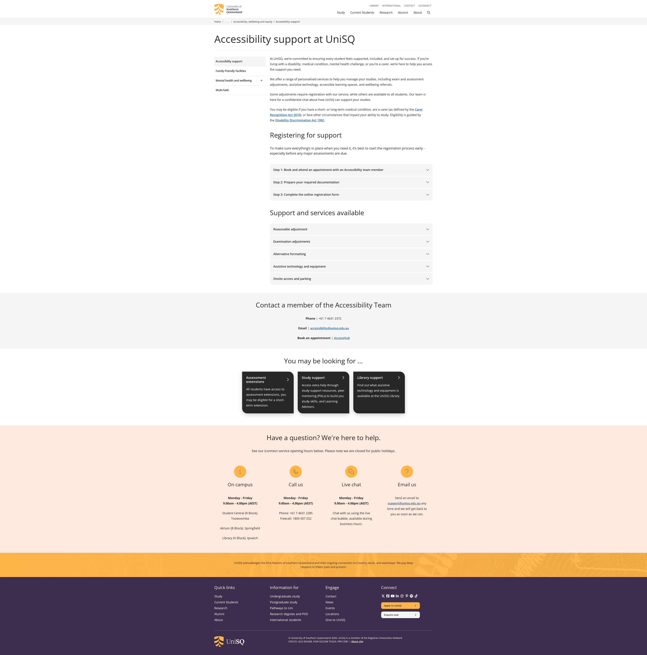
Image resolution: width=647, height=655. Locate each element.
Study (341, 12)
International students (285, 620)
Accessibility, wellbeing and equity (252, 21)
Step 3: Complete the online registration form (306, 194)
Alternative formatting (289, 254)
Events (330, 608)
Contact (409, 5)
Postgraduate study (283, 602)
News (329, 602)
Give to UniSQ (335, 620)
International (391, 5)
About (417, 12)
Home (217, 21)
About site (357, 641)
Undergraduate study (285, 596)
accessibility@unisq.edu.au (329, 328)
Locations (332, 614)
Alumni (403, 12)
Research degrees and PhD (289, 614)
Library (374, 5)
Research (386, 12)
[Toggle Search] (429, 13)
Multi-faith (222, 90)
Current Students (362, 12)
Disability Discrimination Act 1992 (299, 120)
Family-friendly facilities (231, 71)
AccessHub (342, 338)
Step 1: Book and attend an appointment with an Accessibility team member (328, 170)
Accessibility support (229, 61)
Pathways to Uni (281, 608)
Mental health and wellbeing (234, 80)
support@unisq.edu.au (404, 503)
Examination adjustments (291, 241)
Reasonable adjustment (290, 229)
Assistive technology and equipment (299, 266)
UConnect (424, 5)
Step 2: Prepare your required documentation (306, 182)
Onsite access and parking (292, 279)
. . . (227, 21)
